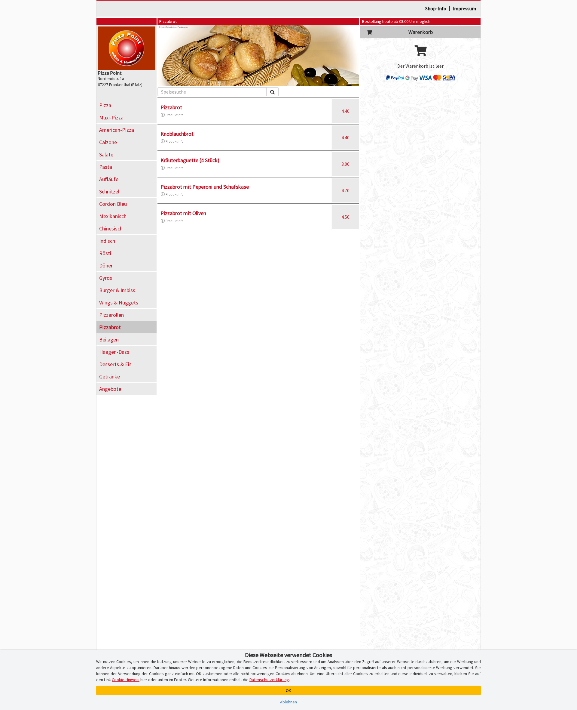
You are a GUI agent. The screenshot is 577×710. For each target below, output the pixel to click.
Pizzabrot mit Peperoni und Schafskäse (204, 186)
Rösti (105, 253)
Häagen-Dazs (114, 351)
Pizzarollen (111, 314)
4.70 (345, 190)
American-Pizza (116, 129)
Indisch (107, 240)
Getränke (109, 376)
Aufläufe (108, 179)
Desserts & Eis (115, 364)
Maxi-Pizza (111, 117)
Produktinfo (174, 115)
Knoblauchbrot (177, 133)
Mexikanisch (113, 216)
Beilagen (109, 339)
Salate (106, 154)
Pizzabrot (110, 327)
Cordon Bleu (113, 203)
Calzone (108, 142)
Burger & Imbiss (117, 290)
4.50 (345, 217)
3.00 (345, 164)
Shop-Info (435, 8)
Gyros (105, 277)
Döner (106, 265)
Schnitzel (109, 191)
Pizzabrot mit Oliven (183, 213)
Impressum (464, 8)
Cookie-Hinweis (125, 679)
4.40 (345, 111)
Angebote (110, 388)
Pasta (105, 166)
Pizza (105, 105)
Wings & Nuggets (118, 302)
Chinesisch (111, 228)
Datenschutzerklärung (269, 679)
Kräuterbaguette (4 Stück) (189, 160)
